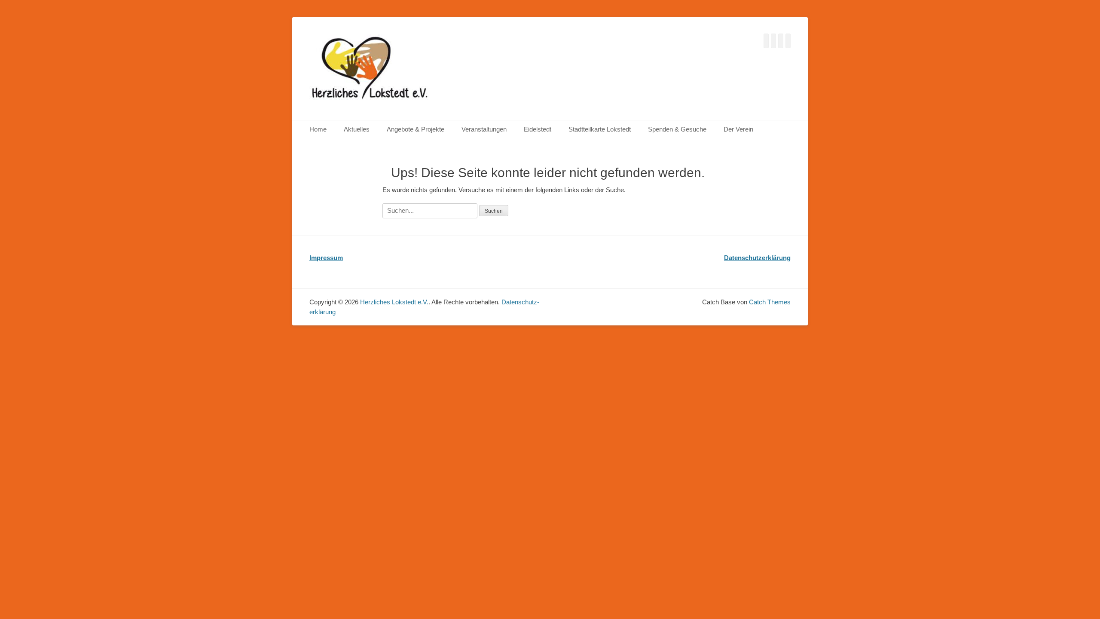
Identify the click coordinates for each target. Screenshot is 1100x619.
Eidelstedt (537, 129)
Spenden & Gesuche (677, 129)
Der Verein (738, 129)
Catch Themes (770, 302)
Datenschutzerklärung (757, 257)
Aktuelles (357, 129)
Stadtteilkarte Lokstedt (599, 129)
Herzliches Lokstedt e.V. (394, 302)
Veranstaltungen (484, 129)
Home (318, 129)
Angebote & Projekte (415, 129)
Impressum (326, 257)
